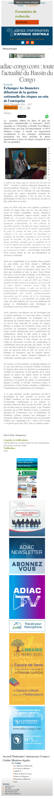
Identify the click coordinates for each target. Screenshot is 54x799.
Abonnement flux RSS (12, 790)
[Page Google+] (27, 43)
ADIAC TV (18, 771)
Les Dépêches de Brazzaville (23, 766)
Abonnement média (11, 792)
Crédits (6, 760)
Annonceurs (32, 756)
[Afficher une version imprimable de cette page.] (28, 107)
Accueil (7, 756)
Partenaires (18, 756)
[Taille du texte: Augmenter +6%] (20, 108)
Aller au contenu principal (27, 2)
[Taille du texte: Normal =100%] (24, 108)
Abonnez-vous (9, 786)
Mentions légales (21, 760)
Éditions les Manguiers (21, 776)
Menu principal (10, 48)
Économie (8, 84)
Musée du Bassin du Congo (23, 774)
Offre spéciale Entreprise (13, 793)
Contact (44, 756)
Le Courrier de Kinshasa (22, 768)
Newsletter (8, 788)
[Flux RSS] (32, 43)
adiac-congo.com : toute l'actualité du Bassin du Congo (27, 72)
